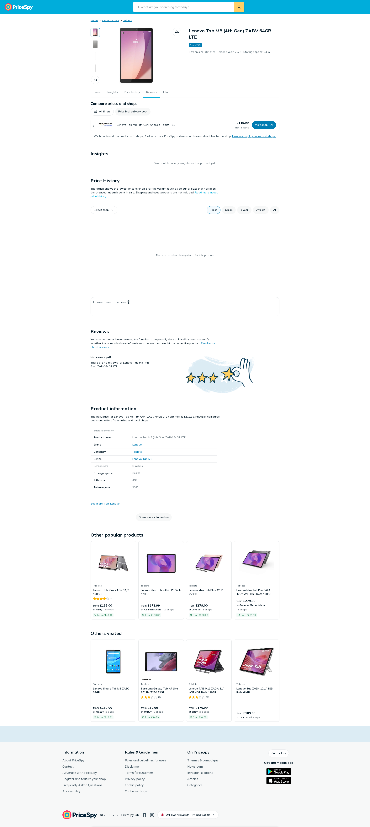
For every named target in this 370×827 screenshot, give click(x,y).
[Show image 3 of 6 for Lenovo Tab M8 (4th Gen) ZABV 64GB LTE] (95, 56)
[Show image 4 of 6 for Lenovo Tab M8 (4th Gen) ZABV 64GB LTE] (95, 68)
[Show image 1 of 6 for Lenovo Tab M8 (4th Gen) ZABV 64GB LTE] (95, 32)
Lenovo (137, 444)
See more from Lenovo (105, 503)
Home (94, 20)
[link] (113, 580)
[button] (95, 80)
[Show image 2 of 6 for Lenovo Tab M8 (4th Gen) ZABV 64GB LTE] (95, 44)
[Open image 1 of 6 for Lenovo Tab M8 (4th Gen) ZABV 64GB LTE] (136, 57)
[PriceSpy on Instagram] (152, 815)
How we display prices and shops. (254, 136)
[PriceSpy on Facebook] (144, 815)
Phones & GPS (110, 20)
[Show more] (94, 125)
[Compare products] (177, 32)
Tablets (127, 20)
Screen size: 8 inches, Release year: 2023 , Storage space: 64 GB (230, 52)
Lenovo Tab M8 (142, 459)
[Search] (239, 7)
